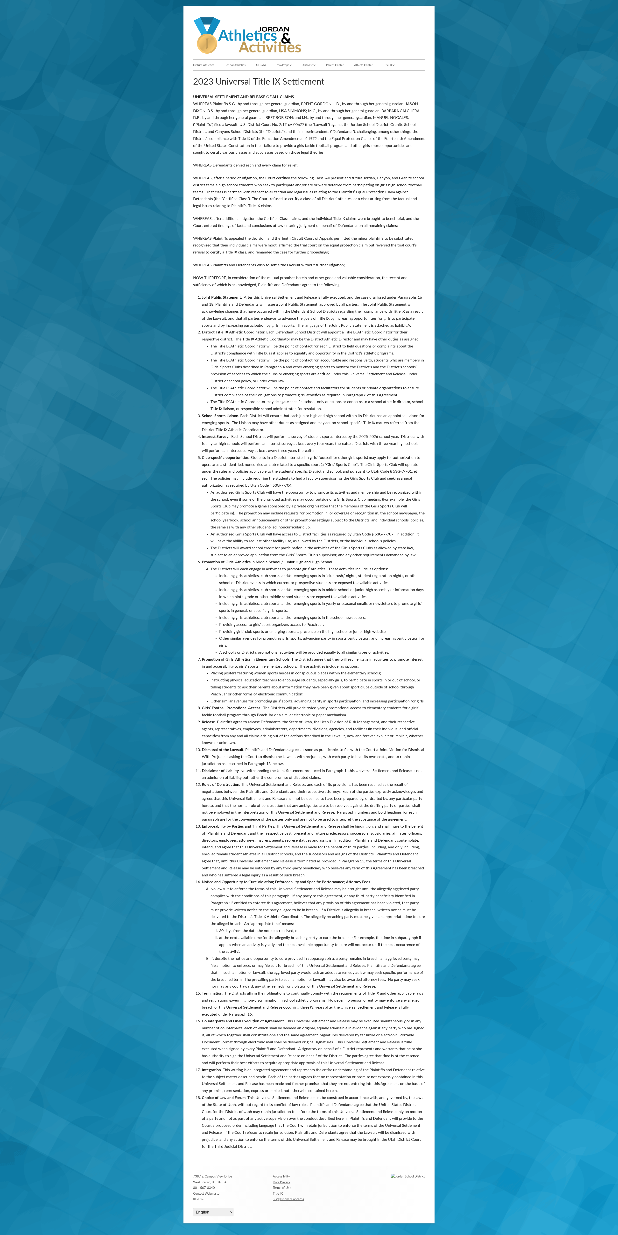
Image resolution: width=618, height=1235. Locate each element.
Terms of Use (282, 1188)
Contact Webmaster (207, 1193)
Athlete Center (363, 65)
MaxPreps (283, 65)
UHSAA (261, 65)
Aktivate (307, 65)
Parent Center (335, 65)
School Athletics (235, 65)
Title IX (387, 65)
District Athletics (203, 65)
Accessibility (281, 1176)
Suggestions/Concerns (288, 1199)
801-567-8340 (204, 1188)
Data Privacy (281, 1182)
